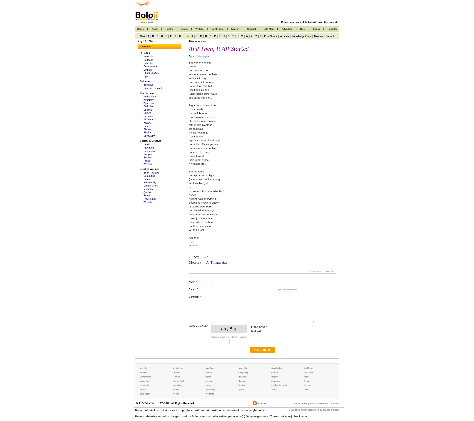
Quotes (147, 192)
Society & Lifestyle (150, 140)
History (147, 122)
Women (147, 164)
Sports (147, 76)
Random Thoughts (153, 88)
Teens (146, 160)
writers (199, 29)
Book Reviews (151, 172)
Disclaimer (323, 403)
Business (148, 84)
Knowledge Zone (301, 36)
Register (332, 29)
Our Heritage (147, 93)
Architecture (149, 96)
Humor (147, 179)
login (316, 29)
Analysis (148, 56)
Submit (330, 36)
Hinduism (148, 119)
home (140, 29)
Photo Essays (151, 72)
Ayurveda (148, 103)
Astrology (148, 100)
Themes (318, 36)
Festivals (148, 116)
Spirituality (149, 135)
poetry (169, 29)
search (235, 29)
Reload (256, 331)
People (147, 126)
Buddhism (148, 106)
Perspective (149, 151)
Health (146, 144)
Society (147, 157)
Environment (150, 66)
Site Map (335, 403)
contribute (217, 29)
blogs (184, 29)
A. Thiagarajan (201, 56)
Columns (145, 81)
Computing (149, 175)
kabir (155, 29)
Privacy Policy (309, 403)
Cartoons (148, 60)
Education (148, 63)
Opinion (147, 69)
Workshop (148, 202)
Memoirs (148, 189)
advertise (287, 29)
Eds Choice (270, 36)
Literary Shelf (150, 185)
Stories (147, 195)
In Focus (145, 52)
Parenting (148, 147)
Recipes (147, 154)
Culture (147, 113)
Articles (284, 36)
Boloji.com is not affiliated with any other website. (310, 22)
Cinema (147, 109)
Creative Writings (149, 169)
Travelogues (150, 198)
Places (147, 129)
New (142, 36)
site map (269, 29)
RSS (302, 29)
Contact (251, 29)
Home (297, 403)
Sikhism (147, 132)
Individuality (149, 182)
